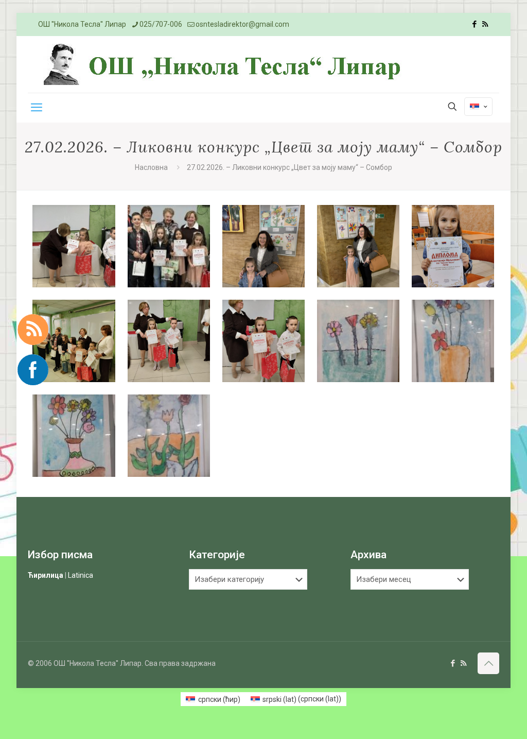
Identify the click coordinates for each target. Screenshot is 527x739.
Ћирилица (45, 575)
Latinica (80, 575)
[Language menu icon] (478, 106)
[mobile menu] (36, 107)
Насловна (151, 167)
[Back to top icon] (488, 663)
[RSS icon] (485, 24)
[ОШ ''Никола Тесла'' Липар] (224, 64)
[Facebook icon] (474, 24)
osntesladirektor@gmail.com (242, 24)
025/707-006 (160, 24)
